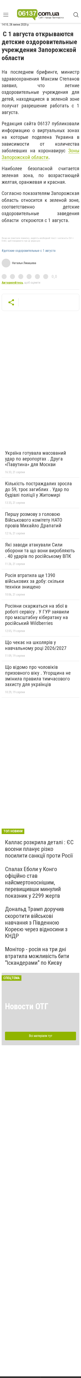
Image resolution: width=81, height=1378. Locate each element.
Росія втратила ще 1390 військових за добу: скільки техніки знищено (34, 581)
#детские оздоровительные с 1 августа (28, 251)
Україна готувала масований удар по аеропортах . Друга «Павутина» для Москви (35, 458)
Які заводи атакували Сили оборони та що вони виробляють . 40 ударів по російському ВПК (40, 550)
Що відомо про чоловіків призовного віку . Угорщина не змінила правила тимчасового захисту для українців (38, 675)
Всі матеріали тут (40, 1036)
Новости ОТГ (26, 1006)
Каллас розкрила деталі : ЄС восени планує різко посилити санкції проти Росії (39, 849)
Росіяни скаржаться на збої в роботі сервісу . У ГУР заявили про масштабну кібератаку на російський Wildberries (37, 614)
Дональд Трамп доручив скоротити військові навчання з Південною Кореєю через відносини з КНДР (36, 922)
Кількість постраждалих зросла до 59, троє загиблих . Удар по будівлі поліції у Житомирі (38, 489)
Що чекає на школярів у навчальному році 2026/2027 (35, 645)
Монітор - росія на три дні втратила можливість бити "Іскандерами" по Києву (37, 956)
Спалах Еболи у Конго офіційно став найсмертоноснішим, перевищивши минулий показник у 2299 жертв (33, 882)
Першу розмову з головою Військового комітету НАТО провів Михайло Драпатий (33, 520)
